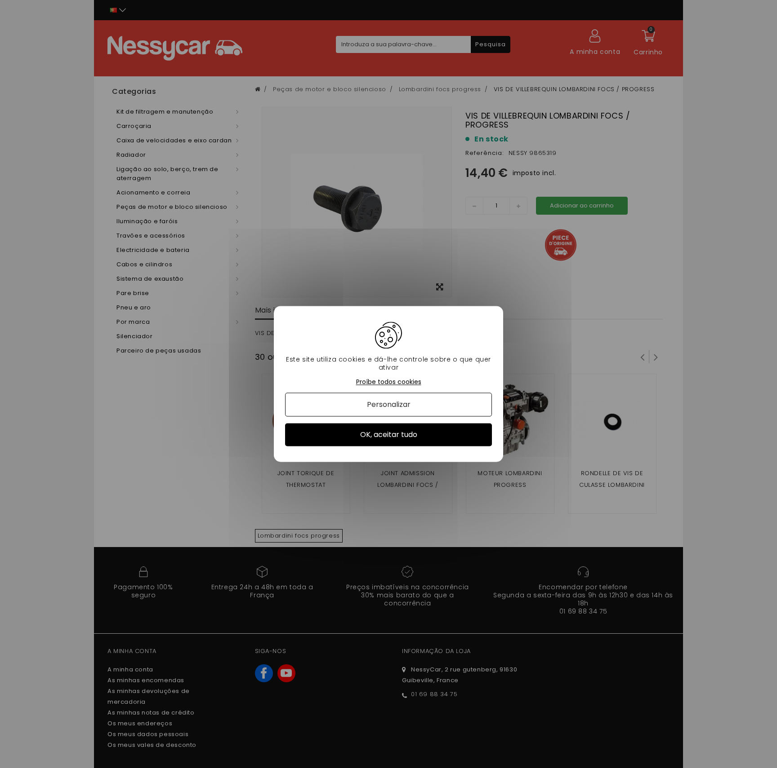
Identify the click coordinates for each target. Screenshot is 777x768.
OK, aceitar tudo (388, 434)
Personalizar (389, 404)
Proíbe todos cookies (388, 382)
